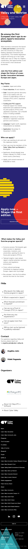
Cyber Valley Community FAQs (9, 509)
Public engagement (6, 480)
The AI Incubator (5, 441)
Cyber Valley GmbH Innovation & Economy (13, 467)
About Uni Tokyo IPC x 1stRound (12, 405)
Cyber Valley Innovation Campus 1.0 (10, 493)
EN (19, 6)
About (2, 487)
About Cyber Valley (11, 410)
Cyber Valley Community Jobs (8, 435)
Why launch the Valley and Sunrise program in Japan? (14, 292)
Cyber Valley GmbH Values (7, 500)
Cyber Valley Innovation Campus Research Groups (14, 461)
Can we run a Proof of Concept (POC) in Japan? (13, 309)
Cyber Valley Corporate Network (9, 474)
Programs (3, 438)
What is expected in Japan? (14, 297)
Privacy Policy (9, 544)
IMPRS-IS (3, 457)
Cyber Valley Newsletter (7, 431)
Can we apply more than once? (13, 322)
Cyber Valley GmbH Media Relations (10, 506)
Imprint (2, 544)
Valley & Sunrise (5, 448)
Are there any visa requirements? (10, 316)
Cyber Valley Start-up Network (13, 147)
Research (3, 451)
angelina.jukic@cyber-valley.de (13, 343)
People (2, 454)
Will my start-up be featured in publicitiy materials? (14, 328)
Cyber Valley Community (7, 490)
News (2, 428)
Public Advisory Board (6, 483)
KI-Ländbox (4, 444)
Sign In (14, 523)
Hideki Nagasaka (14, 359)
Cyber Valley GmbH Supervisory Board (11, 503)
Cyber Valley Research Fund (8, 464)
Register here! (14, 221)
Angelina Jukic (13, 351)
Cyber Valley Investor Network (9, 477)
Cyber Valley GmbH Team (7, 496)
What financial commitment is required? (14, 303)
